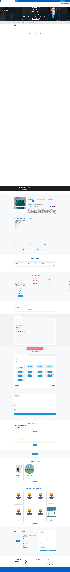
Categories (28, 25)
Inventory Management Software (49, 564)
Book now (67, 3)
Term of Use (26, 563)
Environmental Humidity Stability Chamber (14, 187)
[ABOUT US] (69, 281)
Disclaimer (26, 564)
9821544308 (25, 543)
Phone (15, 405)
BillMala (47, 559)
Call (63, 3)
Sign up (25, 559)
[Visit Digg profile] (19, 28)
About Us (18, 25)
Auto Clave (22, 22)
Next (52, 385)
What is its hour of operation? (19, 429)
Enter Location (17, 359)
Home (14, 22)
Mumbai (50, 209)
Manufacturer (34, 204)
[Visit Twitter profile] (17, 28)
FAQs (55, 25)
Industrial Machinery (18, 22)
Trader (42, 204)
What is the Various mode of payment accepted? (21, 427)
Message (15, 409)
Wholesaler (37, 204)
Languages (26, 304)
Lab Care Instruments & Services (28, 22)
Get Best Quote (13, 189)
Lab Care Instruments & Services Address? (20, 425)
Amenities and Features (18, 304)
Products (23, 25)
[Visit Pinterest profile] (20, 28)
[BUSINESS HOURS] (69, 284)
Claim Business (36, 206)
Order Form (46, 25)
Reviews (15, 537)
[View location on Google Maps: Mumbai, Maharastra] (2, 10)
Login (25, 560)
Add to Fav (30, 206)
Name (40, 534)
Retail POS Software (48, 563)
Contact (32, 25)
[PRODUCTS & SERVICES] (69, 286)
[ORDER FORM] (69, 287)
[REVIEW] (69, 289)
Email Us (21, 295)
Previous (17, 385)
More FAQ (35, 431)
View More (35, 481)
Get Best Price (30, 366)
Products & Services (39, 25)
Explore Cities (37, 563)
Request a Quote (35, 454)
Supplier (40, 204)
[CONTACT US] (69, 290)
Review (51, 25)
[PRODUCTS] (69, 283)
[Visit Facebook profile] (15, 28)
